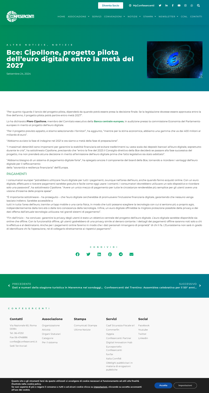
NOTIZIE (133, 16)
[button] (198, 5)
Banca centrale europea (109, 121)
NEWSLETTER (167, 16)
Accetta (163, 385)
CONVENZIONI (113, 16)
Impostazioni (185, 385)
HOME (61, 16)
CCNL (184, 16)
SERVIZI (97, 16)
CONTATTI (196, 16)
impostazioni (100, 386)
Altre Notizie (27, 45)
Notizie (63, 45)
